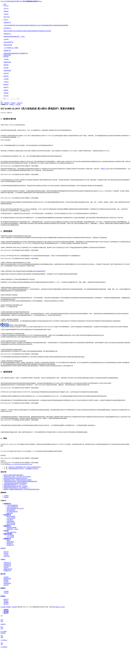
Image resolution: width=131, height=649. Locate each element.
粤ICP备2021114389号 (59, 607)
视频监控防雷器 (8, 45)
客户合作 (6, 95)
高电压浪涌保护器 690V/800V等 (34, 25)
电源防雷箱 (65, 25)
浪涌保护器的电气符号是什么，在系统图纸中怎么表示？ (23, 468)
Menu (40, 1)
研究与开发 (7, 17)
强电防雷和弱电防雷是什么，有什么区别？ (15, 484)
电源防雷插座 (11, 53)
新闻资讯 (6, 76)
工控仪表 (6, 59)
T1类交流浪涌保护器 (9, 25)
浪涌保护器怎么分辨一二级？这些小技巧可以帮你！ (18, 476)
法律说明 (14, 607)
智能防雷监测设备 (8, 36)
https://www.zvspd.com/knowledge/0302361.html (20, 464)
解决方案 (6, 56)
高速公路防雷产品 (8, 42)
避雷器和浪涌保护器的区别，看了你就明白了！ (16, 487)
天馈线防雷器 (30, 31)
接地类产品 (18, 53)
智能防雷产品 (7, 33)
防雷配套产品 (7, 50)
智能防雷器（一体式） (19, 36)
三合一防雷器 (14, 47)
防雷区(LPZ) (104, 168)
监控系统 (6, 67)
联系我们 (6, 84)
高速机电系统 (7, 70)
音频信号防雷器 (38, 31)
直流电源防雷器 (47, 25)
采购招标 (6, 93)
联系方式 (6, 87)
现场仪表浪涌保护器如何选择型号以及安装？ (16, 478)
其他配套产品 (24, 53)
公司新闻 (6, 79)
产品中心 (6, 19)
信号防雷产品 (7, 28)
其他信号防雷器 (46, 31)
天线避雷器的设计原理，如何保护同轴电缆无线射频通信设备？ (21, 481)
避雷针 (5, 53)
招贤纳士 (6, 90)
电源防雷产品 (7, 22)
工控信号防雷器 (16, 31)
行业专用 (6, 39)
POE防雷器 (24, 31)
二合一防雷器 (7, 47)
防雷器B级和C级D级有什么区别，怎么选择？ (16, 486)
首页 (5, 4)
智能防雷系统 (7, 55)
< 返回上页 (19, 103)
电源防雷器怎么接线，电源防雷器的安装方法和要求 (18, 479)
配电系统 (6, 65)
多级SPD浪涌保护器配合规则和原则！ (14, 475)
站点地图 (3, 607)
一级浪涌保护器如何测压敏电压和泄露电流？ (16, 483)
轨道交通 (6, 73)
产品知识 (6, 81)
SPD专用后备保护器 (56, 25)
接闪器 (74, 247)
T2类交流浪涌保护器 (20, 25)
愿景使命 (6, 11)
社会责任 (6, 14)
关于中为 (6, 5)
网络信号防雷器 (8, 31)
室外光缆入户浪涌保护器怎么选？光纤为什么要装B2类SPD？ (24, 467)
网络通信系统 (7, 62)
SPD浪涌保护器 (39, 271)
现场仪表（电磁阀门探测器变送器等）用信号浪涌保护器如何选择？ (22, 489)
